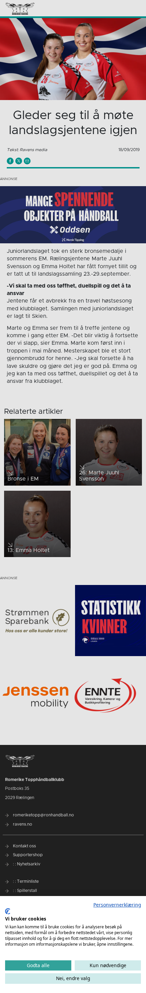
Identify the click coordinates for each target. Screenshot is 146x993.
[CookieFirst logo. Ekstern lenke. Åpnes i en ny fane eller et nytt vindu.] (7, 911)
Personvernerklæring (117, 904)
